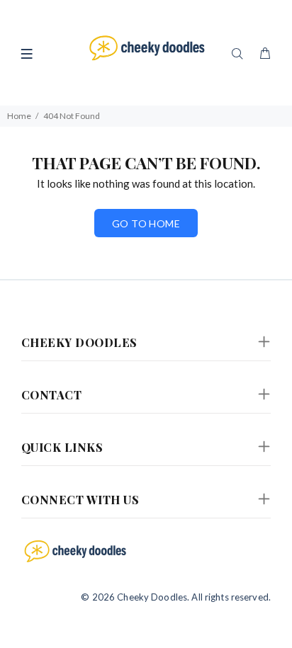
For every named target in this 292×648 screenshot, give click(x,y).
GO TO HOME (146, 223)
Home (19, 115)
